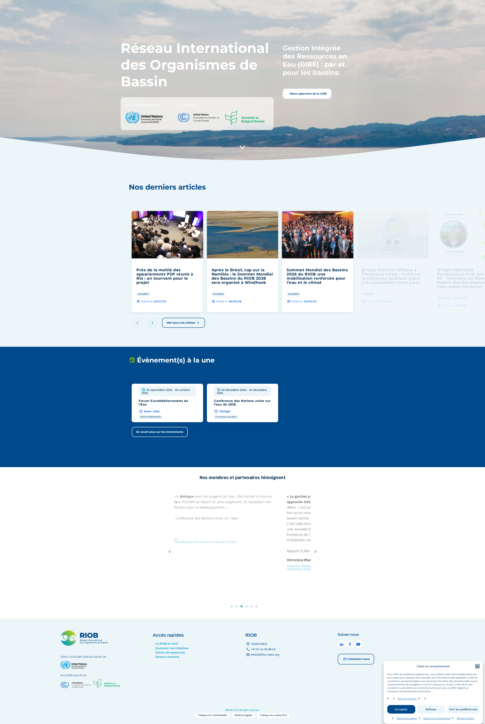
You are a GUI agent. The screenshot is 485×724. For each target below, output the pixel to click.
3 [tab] (242, 606)
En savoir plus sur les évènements (159, 432)
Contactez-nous (359, 658)
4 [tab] (247, 606)
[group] (167, 261)
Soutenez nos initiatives (172, 648)
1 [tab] (233, 606)
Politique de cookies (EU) (273, 715)
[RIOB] (84, 645)
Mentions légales (465, 718)
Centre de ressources (170, 652)
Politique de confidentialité (437, 718)
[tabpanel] (242, 533)
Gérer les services (407, 698)
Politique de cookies (407, 718)
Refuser (431, 709)
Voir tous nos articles (181, 322)
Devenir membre (167, 657)
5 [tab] (252, 606)
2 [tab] (237, 606)
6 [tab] (257, 606)
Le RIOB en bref (166, 643)
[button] (477, 666)
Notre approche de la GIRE (308, 93)
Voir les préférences (463, 709)
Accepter (401, 709)
